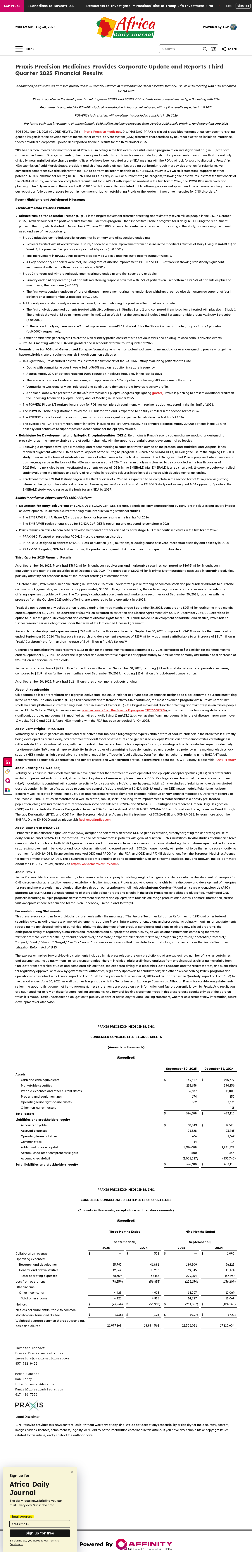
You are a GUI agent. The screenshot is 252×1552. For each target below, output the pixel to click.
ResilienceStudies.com (95, 819)
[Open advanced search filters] (213, 49)
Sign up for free (40, 1533)
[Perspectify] (8, 771)
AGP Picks (12, 6)
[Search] (204, 49)
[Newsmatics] (8, 789)
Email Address (21, 1516)
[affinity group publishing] (8, 780)
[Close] (72, 1472)
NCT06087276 (156, 710)
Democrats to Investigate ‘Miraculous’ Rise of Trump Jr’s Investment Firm (149, 6)
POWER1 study (225, 760)
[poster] (157, 393)
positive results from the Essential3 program (113, 710)
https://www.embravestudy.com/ (94, 864)
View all (243, 6)
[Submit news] (8, 762)
